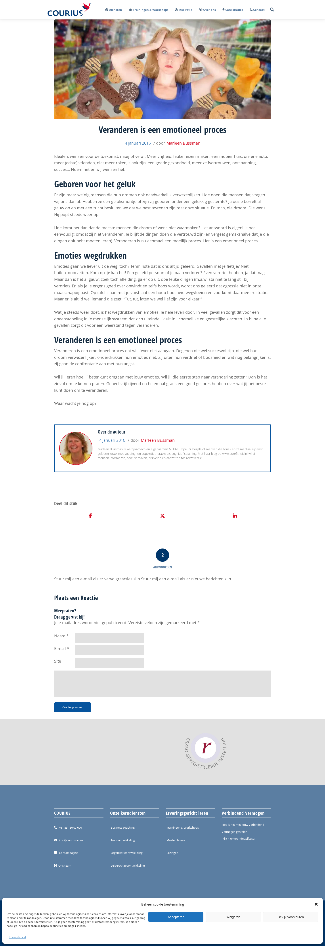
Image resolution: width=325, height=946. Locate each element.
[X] (162, 516)
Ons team (64, 866)
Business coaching (123, 827)
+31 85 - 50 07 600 (70, 827)
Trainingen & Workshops (182, 827)
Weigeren (233, 917)
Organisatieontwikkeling (127, 853)
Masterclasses (175, 840)
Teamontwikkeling (123, 840)
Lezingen (172, 853)
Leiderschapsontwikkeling (128, 866)
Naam (59, 635)
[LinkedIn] (235, 516)
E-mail (60, 648)
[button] (316, 904)
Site (57, 661)
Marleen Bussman (183, 143)
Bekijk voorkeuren (291, 917)
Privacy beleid (17, 937)
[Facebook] (90, 516)
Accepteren (176, 917)
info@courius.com (71, 840)
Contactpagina (68, 853)
